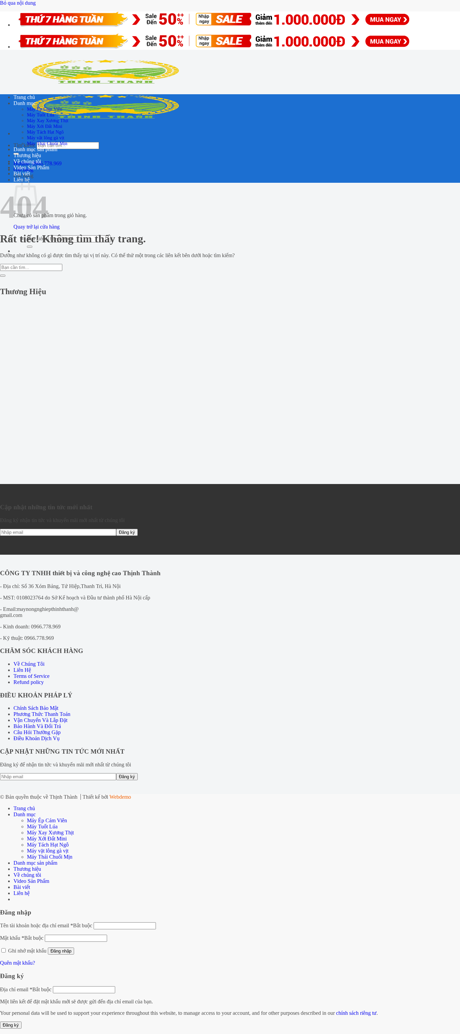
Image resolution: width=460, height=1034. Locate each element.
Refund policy (28, 682)
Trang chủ (24, 97)
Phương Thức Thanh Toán (41, 714)
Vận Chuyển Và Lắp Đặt (40, 720)
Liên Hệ (22, 670)
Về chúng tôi (27, 161)
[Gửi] (29, 247)
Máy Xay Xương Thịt (47, 120)
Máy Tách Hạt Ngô (45, 132)
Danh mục (24, 103)
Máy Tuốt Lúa (40, 114)
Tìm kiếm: (24, 145)
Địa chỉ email (26, 989)
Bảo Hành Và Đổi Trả (37, 726)
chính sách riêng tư (356, 1013)
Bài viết (21, 173)
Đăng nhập (61, 951)
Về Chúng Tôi (28, 664)
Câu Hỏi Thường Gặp (37, 732)
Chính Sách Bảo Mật (35, 708)
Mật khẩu (21, 938)
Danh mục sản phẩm (35, 149)
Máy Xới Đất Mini (44, 126)
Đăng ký (11, 1025)
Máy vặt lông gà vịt (45, 137)
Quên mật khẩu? (17, 963)
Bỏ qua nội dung (18, 3)
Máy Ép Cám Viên (44, 109)
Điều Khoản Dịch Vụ (36, 738)
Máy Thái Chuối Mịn (47, 143)
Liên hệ (21, 893)
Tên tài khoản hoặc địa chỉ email (46, 925)
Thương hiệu (27, 155)
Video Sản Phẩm (31, 167)
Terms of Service (31, 676)
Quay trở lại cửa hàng (36, 227)
